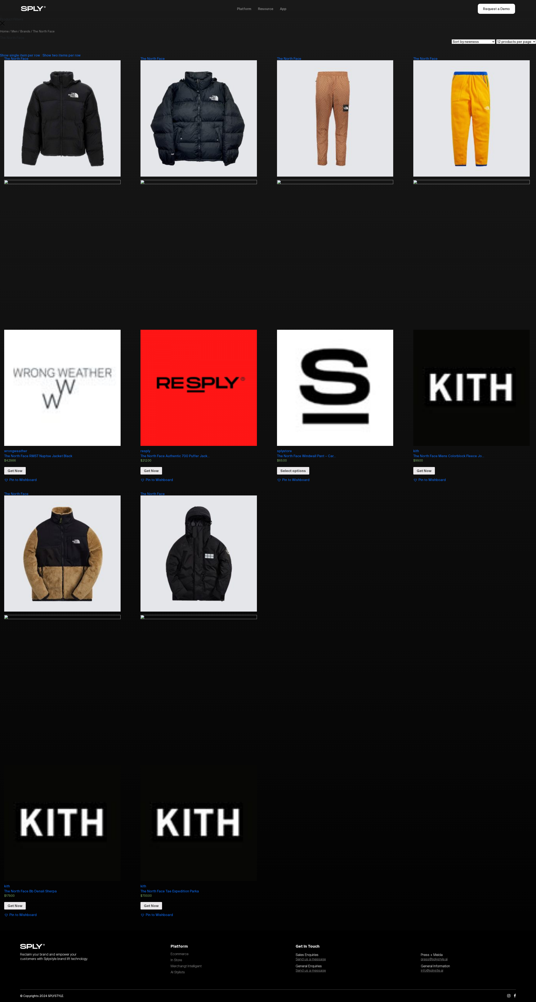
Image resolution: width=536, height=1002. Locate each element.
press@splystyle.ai (434, 959)
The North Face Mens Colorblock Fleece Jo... (448, 456)
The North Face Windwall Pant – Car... (306, 456)
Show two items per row (62, 55)
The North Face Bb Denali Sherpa (30, 891)
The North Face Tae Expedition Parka (169, 891)
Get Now (15, 471)
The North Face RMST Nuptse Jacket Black (38, 456)
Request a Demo (496, 9)
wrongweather (15, 451)
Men (14, 31)
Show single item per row (20, 55)
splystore (284, 451)
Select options (293, 471)
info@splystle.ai (432, 971)
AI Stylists (178, 972)
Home (4, 31)
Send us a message (311, 959)
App (283, 8)
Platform (244, 8)
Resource (265, 8)
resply (145, 451)
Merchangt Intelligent (186, 966)
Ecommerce (179, 954)
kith (416, 451)
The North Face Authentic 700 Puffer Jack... (175, 456)
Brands (25, 31)
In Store (176, 960)
